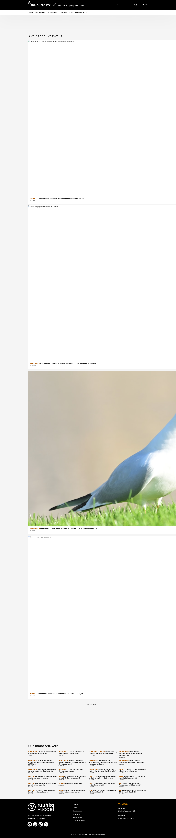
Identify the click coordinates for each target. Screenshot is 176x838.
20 (88, 704)
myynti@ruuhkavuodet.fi (126, 818)
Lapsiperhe (63, 12)
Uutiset (70, 12)
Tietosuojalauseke (79, 820)
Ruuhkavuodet (40, 12)
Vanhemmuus (52, 12)
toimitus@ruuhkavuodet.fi (126, 811)
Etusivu (30, 12)
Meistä (144, 5)
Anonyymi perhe (81, 12)
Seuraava (93, 704)
